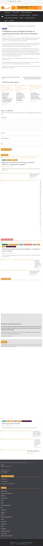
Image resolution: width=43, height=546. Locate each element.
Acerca (5, 20)
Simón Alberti (11, 166)
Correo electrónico (5, 138)
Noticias (34, 244)
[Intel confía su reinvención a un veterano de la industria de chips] (13, 452)
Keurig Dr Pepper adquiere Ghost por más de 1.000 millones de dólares (35, 272)
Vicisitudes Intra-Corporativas (11, 15)
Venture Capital (15, 12)
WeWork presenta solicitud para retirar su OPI (11, 78)
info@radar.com (4, 479)
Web (2, 143)
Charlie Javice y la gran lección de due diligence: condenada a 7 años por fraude (21, 250)
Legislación (3, 512)
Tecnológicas (35, 15)
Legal (2, 292)
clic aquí (12, 483)
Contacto (11, 20)
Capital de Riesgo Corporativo (13, 244)
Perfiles (21, 17)
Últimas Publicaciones (29, 17)
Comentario (4, 117)
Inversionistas (3, 509)
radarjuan (12, 425)
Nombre (2, 133)
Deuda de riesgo (4, 498)
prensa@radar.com (4, 481)
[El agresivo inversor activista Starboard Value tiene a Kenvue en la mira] (15, 176)
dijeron (7, 40)
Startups (3, 246)
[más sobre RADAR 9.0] (30, 462)
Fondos (8, 421)
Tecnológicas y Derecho (25, 15)
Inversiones (3, 287)
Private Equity (7, 12)
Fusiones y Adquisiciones (5, 289)
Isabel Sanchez (13, 253)
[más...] (12, 466)
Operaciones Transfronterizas (11, 17)
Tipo (2, 281)
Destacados (21, 244)
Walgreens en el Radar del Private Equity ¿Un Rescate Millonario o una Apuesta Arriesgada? (18, 163)
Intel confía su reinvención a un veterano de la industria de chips (33, 451)
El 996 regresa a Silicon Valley (11, 423)
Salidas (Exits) (3, 524)
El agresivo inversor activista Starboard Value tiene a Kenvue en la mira (34, 175)
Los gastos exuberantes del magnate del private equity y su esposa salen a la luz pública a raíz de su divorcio (40, 203)
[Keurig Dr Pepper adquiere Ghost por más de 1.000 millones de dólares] (15, 273)
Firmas (2, 500)
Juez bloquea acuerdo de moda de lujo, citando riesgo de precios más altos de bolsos (36, 96)
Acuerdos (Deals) (4, 244)
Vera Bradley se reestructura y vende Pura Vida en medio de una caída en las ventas (37, 442)
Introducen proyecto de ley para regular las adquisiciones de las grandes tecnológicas (20, 96)
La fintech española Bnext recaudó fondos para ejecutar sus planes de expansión (32, 78)
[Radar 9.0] (2, 16)
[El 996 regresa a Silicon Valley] (21, 418)
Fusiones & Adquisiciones (26, 12)
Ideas (12, 421)
